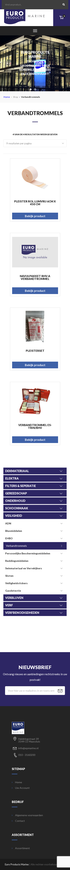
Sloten (9, 575)
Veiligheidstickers (16, 583)
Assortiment (22, 848)
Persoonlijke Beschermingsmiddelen (27, 553)
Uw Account (22, 788)
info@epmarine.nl (28, 748)
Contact (20, 821)
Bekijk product (35, 216)
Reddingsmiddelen (16, 560)
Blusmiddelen (13, 530)
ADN (8, 523)
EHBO (9, 538)
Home (7, 97)
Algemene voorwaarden (29, 815)
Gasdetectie (13, 590)
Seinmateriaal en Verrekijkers (23, 568)
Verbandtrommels (16, 545)
